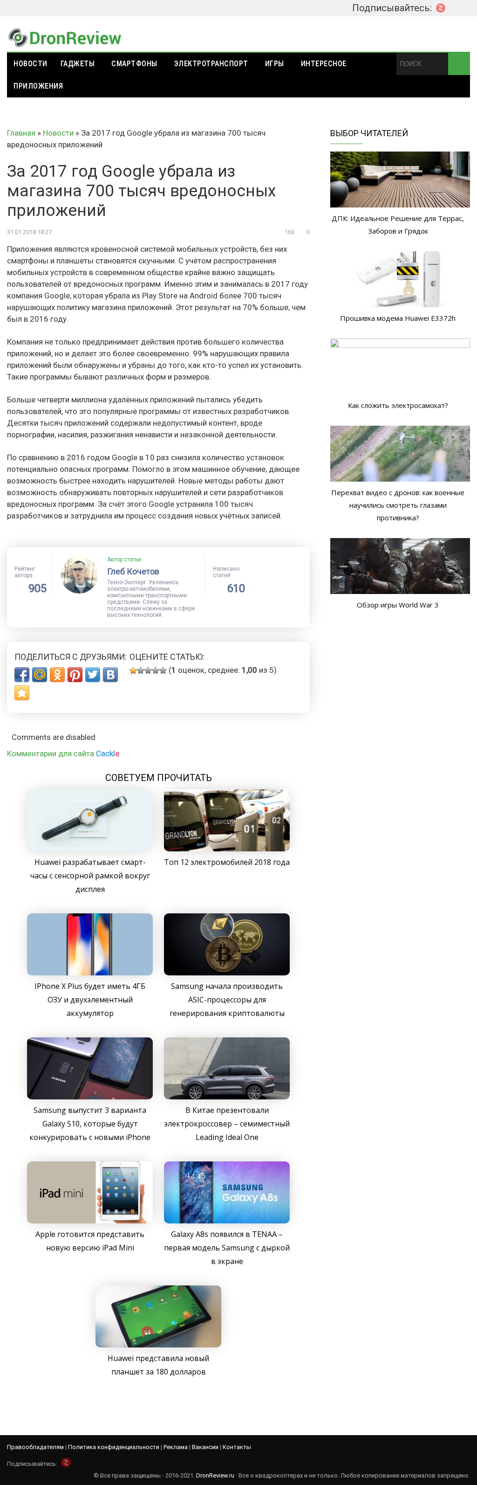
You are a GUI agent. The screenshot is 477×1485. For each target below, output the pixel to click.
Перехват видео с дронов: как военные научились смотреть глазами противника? (397, 505)
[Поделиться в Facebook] (21, 674)
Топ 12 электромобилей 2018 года (227, 862)
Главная (21, 133)
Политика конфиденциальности (113, 1447)
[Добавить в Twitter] (92, 674)
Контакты (237, 1447)
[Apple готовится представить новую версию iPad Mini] (90, 1221)
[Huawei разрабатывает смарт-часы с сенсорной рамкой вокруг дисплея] (90, 848)
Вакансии (205, 1447)
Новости (31, 63)
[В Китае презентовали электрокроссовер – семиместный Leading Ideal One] (227, 1096)
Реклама (176, 1447)
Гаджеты (78, 63)
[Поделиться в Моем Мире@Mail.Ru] (39, 674)
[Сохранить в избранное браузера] (21, 692)
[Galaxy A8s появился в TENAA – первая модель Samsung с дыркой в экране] (227, 1221)
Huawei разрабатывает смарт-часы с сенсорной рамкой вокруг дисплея (90, 875)
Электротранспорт (211, 63)
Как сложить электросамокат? (398, 405)
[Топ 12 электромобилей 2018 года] (227, 848)
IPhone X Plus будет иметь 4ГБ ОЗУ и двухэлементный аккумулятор (89, 999)
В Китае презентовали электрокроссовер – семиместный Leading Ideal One (227, 1123)
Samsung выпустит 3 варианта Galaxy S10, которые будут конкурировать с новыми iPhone (89, 1123)
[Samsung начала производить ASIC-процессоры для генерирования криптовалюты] (227, 972)
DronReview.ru (215, 1475)
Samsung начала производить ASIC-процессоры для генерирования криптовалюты (227, 999)
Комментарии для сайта (63, 753)
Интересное (324, 63)
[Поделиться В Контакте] (110, 674)
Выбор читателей (369, 133)
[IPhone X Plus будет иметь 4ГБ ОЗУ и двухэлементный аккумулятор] (90, 972)
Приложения (38, 86)
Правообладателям (35, 1447)
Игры (274, 63)
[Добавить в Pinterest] (75, 674)
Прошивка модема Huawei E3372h (398, 318)
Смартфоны (134, 63)
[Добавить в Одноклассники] (57, 674)
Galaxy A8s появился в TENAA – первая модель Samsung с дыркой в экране (227, 1247)
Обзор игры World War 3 (398, 604)
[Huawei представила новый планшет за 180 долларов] (158, 1345)
